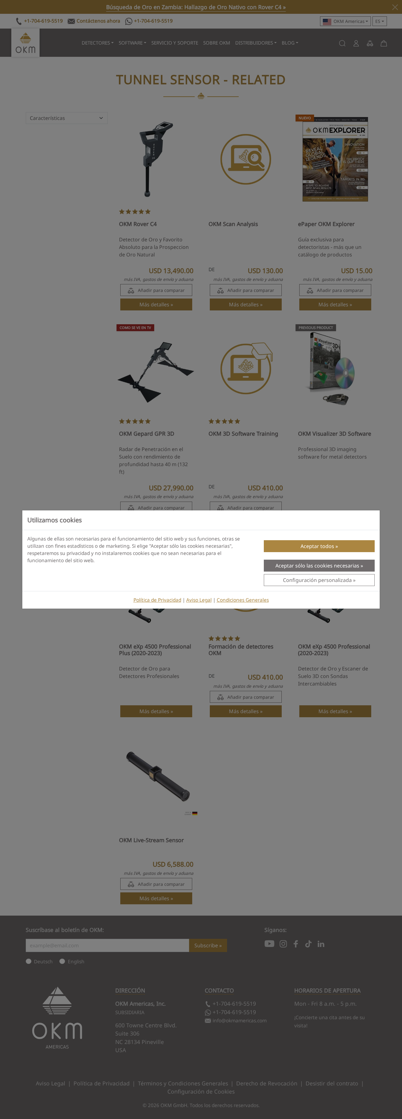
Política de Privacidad (157, 600)
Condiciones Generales (243, 600)
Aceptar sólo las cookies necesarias (317, 565)
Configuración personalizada (317, 580)
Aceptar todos (317, 546)
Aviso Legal (199, 600)
